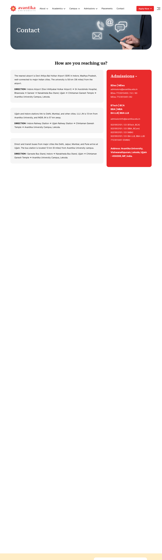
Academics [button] (57, 8)
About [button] (42, 8)
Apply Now (144, 8)
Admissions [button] (89, 8)
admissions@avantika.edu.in (124, 89)
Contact (120, 8)
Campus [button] (73, 8)
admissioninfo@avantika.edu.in (125, 119)
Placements (107, 8)
